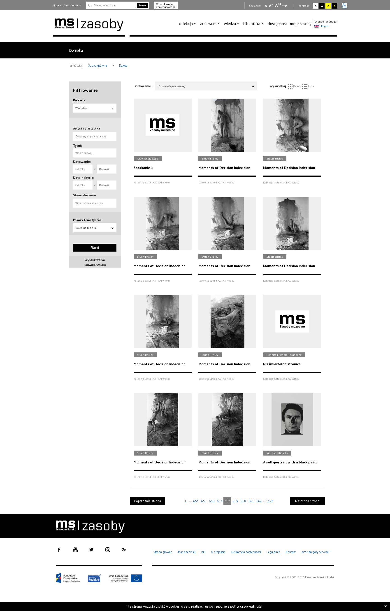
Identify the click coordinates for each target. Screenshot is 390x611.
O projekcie (218, 552)
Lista (310, 86)
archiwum (208, 23)
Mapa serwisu (186, 552)
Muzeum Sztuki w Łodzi (67, 5)
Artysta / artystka (86, 128)
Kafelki (297, 86)
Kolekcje (79, 100)
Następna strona (307, 501)
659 (235, 501)
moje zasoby (300, 23)
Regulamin (273, 552)
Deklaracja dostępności (246, 552)
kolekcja (186, 23)
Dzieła (123, 65)
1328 (269, 501)
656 (211, 501)
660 (243, 501)
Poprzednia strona (147, 501)
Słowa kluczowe (84, 195)
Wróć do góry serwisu (316, 552)
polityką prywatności (246, 606)
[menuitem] (188, 23)
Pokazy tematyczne (87, 220)
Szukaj (142, 5)
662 (259, 501)
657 (219, 501)
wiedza (230, 23)
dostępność (278, 23)
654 (196, 501)
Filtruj (95, 248)
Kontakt (291, 552)
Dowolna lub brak (86, 227)
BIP (203, 552)
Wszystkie (81, 108)
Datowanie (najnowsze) (171, 86)
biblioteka (251, 23)
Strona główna (98, 65)
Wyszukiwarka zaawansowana (166, 5)
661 (251, 501)
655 (204, 501)
